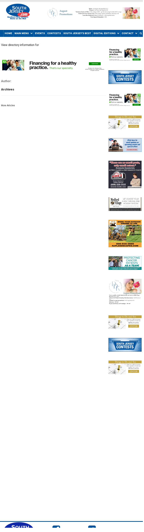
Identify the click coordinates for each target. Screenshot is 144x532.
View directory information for (20, 45)
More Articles (8, 105)
